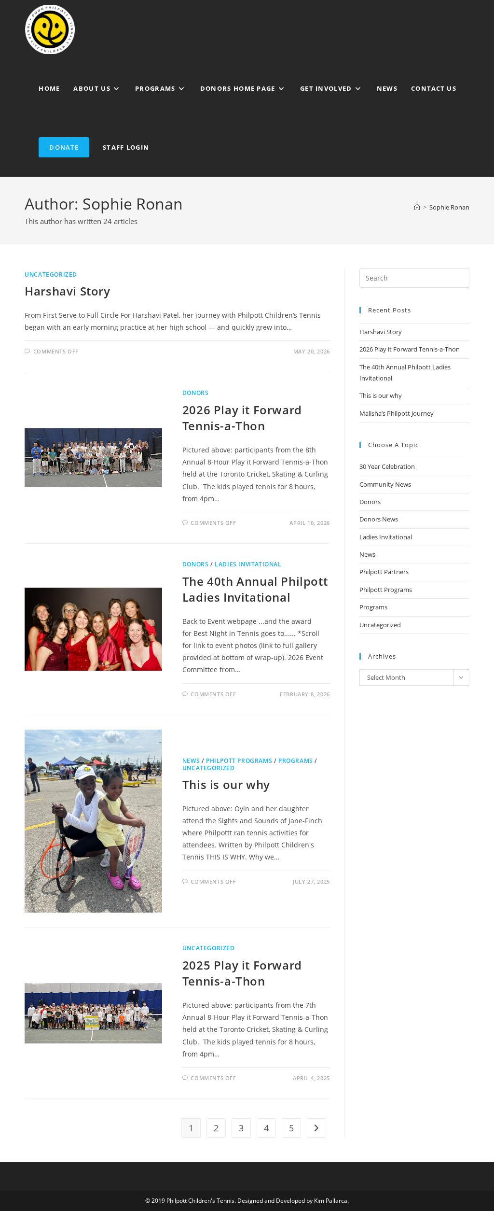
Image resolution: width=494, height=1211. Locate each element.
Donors (195, 393)
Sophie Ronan (449, 207)
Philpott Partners (384, 571)
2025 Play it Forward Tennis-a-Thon (242, 973)
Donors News (378, 519)
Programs (295, 761)
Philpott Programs (239, 761)
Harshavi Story (67, 291)
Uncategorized (51, 274)
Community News (385, 484)
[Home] (417, 207)
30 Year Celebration (387, 466)
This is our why (226, 784)
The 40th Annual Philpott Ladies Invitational (255, 589)
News (191, 761)
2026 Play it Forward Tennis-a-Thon (242, 418)
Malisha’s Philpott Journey (396, 413)
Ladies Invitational (248, 564)
